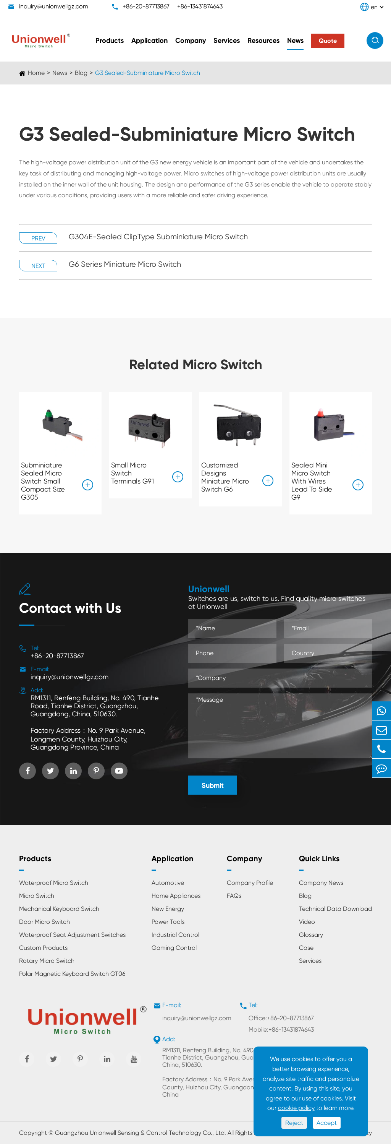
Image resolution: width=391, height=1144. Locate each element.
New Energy (168, 908)
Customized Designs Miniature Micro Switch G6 (225, 477)
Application (149, 40)
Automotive (168, 882)
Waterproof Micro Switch (53, 882)
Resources (263, 40)
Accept (327, 1122)
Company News (321, 882)
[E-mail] (381, 729)
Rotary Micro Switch (46, 960)
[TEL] (381, 749)
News (295, 40)
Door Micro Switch (44, 921)
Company (190, 40)
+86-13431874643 (200, 6)
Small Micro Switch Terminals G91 (132, 473)
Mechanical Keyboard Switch (59, 908)
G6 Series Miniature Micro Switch (125, 264)
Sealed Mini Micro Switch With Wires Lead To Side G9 (311, 481)
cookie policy (296, 1108)
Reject (294, 1122)
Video (307, 921)
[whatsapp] (381, 710)
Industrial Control (175, 934)
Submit (213, 785)
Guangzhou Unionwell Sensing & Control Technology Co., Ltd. (140, 1132)
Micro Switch (36, 895)
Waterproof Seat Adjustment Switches (72, 934)
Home (36, 72)
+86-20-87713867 (146, 6)
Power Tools (168, 921)
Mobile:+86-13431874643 (281, 1029)
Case (306, 947)
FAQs (234, 895)
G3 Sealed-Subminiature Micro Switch (147, 72)
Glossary (311, 934)
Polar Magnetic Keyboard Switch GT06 (72, 973)
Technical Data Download (335, 908)
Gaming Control (174, 947)
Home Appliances (176, 895)
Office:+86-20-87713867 (281, 1018)
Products (109, 40)
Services (226, 40)
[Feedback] (381, 768)
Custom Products (43, 947)
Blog (81, 72)
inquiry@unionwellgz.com (53, 6)
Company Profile (250, 882)
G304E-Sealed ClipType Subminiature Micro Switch (158, 236)
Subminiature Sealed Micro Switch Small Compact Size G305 (43, 481)
